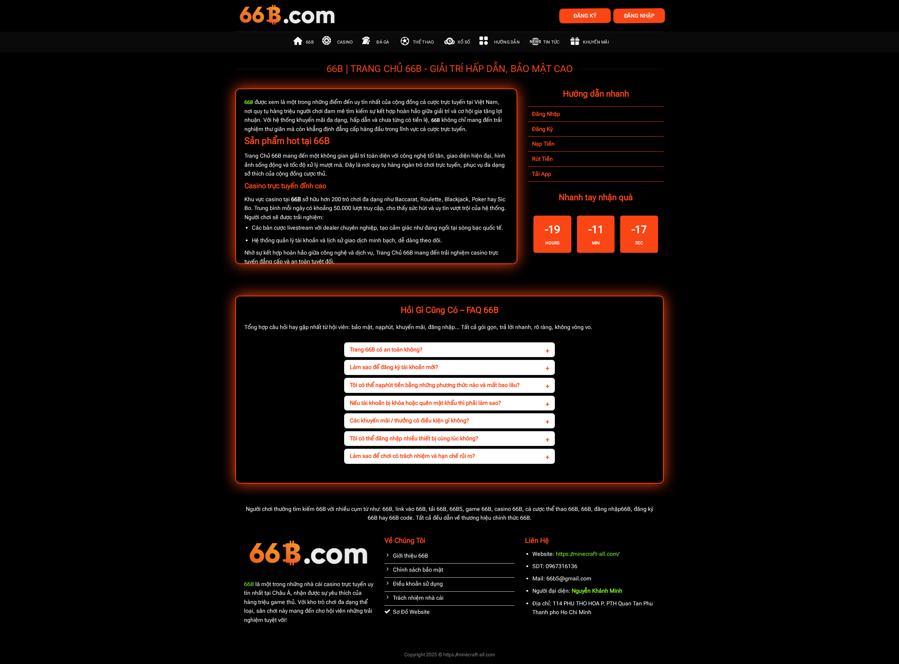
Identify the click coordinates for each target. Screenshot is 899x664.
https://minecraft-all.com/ (587, 554)
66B (310, 42)
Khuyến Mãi (596, 42)
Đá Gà (382, 42)
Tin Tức (551, 42)
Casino (345, 42)
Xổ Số (464, 42)
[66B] (322, 16)
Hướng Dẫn (507, 42)
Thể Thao (423, 42)
